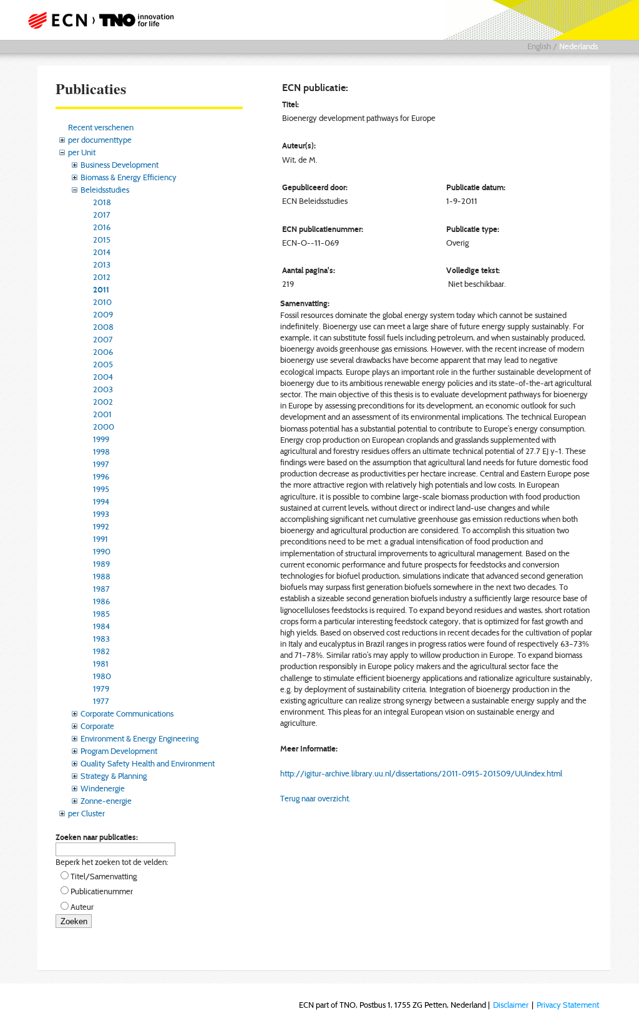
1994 (101, 501)
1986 (101, 601)
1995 (101, 489)
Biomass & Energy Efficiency (128, 177)
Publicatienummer (102, 891)
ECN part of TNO (104, 20)
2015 (101, 239)
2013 (101, 264)
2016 (101, 227)
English (539, 46)
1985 (101, 614)
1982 (101, 651)
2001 (102, 414)
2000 (103, 427)
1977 (101, 701)
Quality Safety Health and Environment (147, 763)
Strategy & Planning (113, 776)
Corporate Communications (126, 713)
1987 (101, 589)
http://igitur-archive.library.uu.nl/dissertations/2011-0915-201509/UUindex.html (421, 773)
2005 (103, 364)
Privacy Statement (568, 1005)
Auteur (82, 907)
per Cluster (86, 813)
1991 (100, 539)
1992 (101, 526)
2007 (103, 339)
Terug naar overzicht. (315, 798)
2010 (102, 302)
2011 (101, 289)
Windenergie (102, 788)
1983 (101, 639)
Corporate (97, 726)
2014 (101, 252)
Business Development (119, 165)
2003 (103, 389)
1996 (101, 476)
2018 (102, 202)
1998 (101, 451)
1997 (101, 464)
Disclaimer (511, 1005)
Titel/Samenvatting (104, 876)
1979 (101, 688)
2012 (101, 277)
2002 (103, 402)
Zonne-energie (106, 801)
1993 (101, 514)
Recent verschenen (101, 127)
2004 (103, 377)
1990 (101, 551)
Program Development (118, 751)
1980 (102, 676)
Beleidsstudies (104, 190)
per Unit (81, 152)
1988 (101, 576)
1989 (101, 564)
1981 (101, 664)
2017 (101, 215)
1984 (101, 626)
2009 (103, 314)
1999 (101, 439)
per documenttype (100, 140)
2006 (103, 352)
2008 (103, 327)
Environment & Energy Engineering (139, 738)
